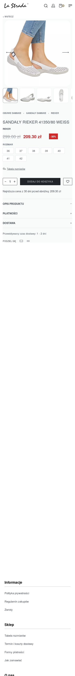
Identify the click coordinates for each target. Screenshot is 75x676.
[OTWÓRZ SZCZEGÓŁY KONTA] (53, 6)
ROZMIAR (8, 144)
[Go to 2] (27, 95)
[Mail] (21, 241)
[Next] (65, 52)
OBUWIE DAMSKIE (12, 113)
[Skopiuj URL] (28, 241)
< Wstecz (8, 16)
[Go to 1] (10, 95)
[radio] (8, 151)
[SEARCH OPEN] (46, 6)
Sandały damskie (36, 113)
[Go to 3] (44, 95)
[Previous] (9, 52)
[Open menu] (70, 5)
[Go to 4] (61, 95)
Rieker (55, 113)
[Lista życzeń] (67, 181)
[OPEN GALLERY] (37, 53)
